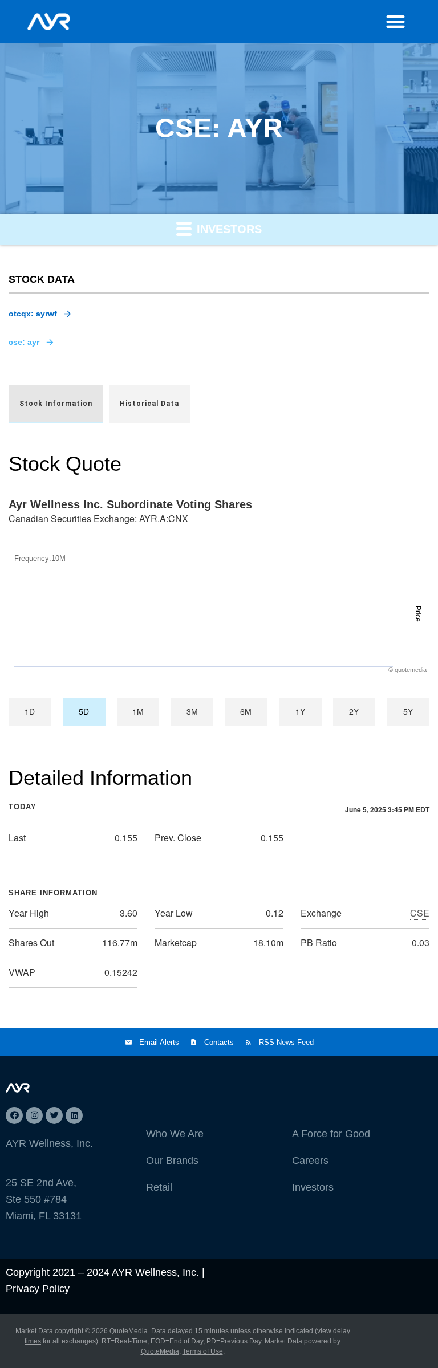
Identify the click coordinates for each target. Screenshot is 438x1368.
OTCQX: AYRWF (33, 313)
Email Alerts (159, 1042)
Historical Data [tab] (149, 404)
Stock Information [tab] (55, 404)
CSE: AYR (24, 342)
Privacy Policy (38, 1288)
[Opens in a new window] (14, 1115)
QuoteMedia (129, 1331)
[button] (395, 21)
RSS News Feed (286, 1042)
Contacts (219, 1042)
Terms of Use (202, 1351)
